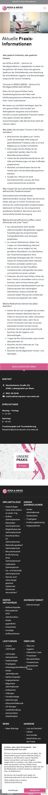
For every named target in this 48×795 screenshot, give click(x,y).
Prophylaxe (31, 519)
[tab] (24, 366)
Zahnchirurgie (11, 700)
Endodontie (10, 690)
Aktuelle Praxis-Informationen (24, 1)
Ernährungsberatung (35, 522)
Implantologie (11, 506)
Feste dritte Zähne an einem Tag (13, 511)
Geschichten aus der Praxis (33, 740)
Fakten (29, 731)
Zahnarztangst (33, 604)
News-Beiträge (11, 728)
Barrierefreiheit (33, 659)
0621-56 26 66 (12, 393)
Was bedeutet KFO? (11, 612)
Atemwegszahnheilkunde (16, 667)
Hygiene (30, 649)
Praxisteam (31, 655)
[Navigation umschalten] (44, 8)
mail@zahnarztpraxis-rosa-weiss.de (22, 396)
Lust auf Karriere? (34, 728)
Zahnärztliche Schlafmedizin (11, 714)
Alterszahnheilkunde (14, 703)
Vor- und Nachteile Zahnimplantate (13, 572)
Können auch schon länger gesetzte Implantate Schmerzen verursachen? (11, 585)
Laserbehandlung (13, 709)
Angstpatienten (33, 525)
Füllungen (9, 693)
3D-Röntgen (10, 706)
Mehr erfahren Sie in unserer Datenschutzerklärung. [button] (15, 781)
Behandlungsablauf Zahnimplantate (14, 546)
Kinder (8, 620)
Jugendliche (10, 623)
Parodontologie (12, 696)
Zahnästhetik (11, 657)
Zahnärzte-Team (34, 652)
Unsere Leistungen (10, 647)
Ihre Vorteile (31, 735)
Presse (29, 669)
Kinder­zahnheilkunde (32, 511)
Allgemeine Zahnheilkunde (12, 685)
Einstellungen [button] (13, 790)
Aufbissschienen (12, 633)
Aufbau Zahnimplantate (12, 518)
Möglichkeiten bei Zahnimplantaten (13, 531)
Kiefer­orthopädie (12, 607)
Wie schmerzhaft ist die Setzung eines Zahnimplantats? (13, 556)
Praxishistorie (32, 662)
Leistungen (10, 654)
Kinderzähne (31, 515)
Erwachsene (10, 627)
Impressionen (32, 665)
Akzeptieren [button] (35, 790)
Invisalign (9, 630)
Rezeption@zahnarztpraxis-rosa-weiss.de (20, 429)
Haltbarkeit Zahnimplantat (12, 566)
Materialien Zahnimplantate (12, 524)
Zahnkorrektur (11, 617)
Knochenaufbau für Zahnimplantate (12, 538)
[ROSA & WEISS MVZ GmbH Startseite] (12, 8)
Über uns (30, 645)
